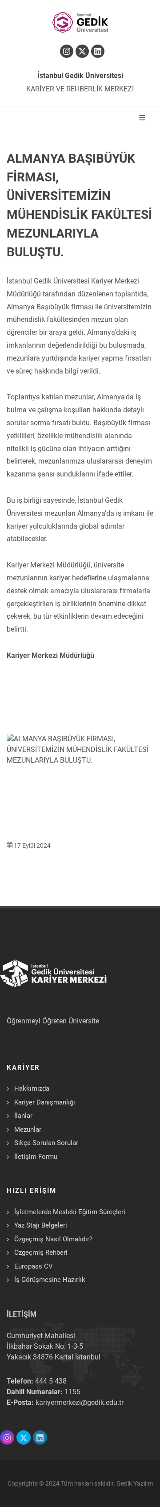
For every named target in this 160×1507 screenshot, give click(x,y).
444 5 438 (51, 1381)
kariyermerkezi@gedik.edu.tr (80, 1402)
